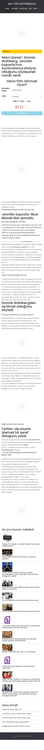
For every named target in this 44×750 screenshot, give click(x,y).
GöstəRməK (22, 113)
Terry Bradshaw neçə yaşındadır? (15, 722)
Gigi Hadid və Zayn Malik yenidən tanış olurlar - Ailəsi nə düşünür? (21, 588)
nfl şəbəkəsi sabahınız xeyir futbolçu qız (18, 209)
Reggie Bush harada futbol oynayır (16, 726)
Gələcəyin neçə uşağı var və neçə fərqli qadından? (18, 667)
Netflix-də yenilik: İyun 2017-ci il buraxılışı (18, 652)
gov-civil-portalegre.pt (22, 3)
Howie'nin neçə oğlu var (12, 709)
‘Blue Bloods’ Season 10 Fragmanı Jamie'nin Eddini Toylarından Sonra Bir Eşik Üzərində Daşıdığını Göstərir (20, 694)
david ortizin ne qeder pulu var (14, 275)
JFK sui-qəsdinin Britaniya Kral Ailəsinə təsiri (20, 600)
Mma (35, 8)
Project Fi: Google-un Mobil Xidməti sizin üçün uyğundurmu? (21, 545)
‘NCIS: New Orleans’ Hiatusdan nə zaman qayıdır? (19, 558)
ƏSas (7, 8)
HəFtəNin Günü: (5, 89)
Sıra (29, 101)
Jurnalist (14, 8)
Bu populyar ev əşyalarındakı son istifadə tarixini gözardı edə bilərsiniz (19, 640)
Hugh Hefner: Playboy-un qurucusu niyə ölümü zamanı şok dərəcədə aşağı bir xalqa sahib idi (21, 680)
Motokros (23, 8)
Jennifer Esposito (26, 241)
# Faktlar (25, 445)
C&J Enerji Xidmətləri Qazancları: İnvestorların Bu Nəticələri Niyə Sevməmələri (21, 627)
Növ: (16, 101)
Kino (22, 101)
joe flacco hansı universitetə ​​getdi (16, 713)
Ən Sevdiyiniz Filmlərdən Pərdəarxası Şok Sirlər (21, 611)
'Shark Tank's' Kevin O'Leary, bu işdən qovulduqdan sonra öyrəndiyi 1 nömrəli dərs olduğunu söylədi (20, 574)
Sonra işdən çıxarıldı (19, 247)
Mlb (30, 8)
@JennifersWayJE (34, 440)
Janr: (4, 96)
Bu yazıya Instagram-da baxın (14, 222)
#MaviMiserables (8, 450)
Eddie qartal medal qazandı (13, 424)
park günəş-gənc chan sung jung (16, 718)
